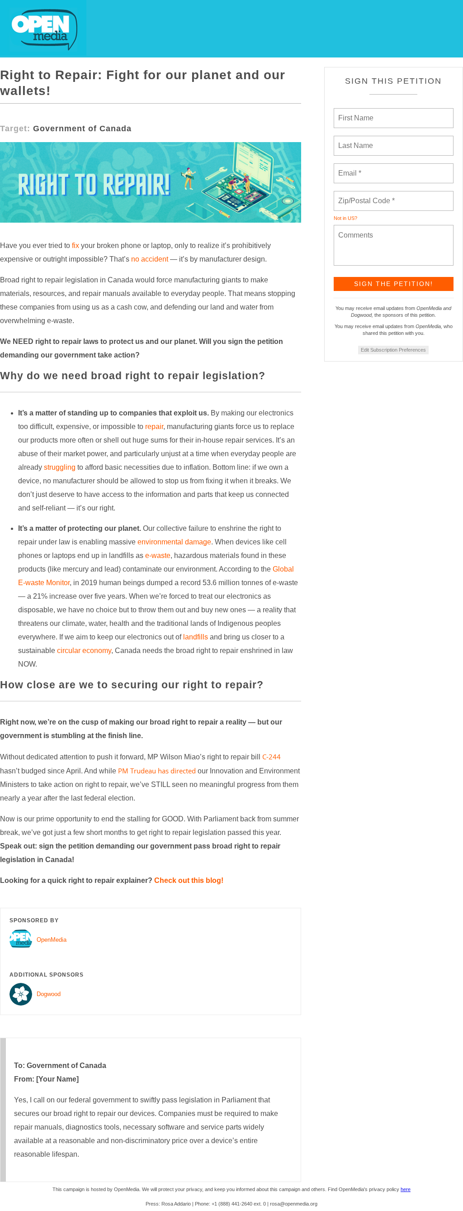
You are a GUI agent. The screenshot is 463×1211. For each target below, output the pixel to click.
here (406, 1189)
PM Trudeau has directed (157, 770)
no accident (149, 259)
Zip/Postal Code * (364, 195)
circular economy (84, 650)
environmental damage (174, 542)
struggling (60, 467)
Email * (349, 168)
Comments (354, 229)
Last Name (354, 140)
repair (154, 426)
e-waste (157, 555)
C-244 (271, 756)
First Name (355, 112)
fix (75, 245)
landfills (195, 637)
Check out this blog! (188, 880)
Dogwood (49, 994)
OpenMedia (51, 939)
